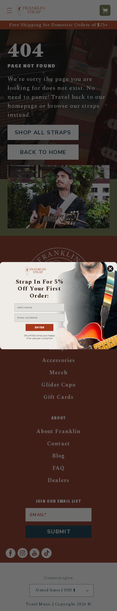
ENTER (39, 327)
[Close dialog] (110, 268)
